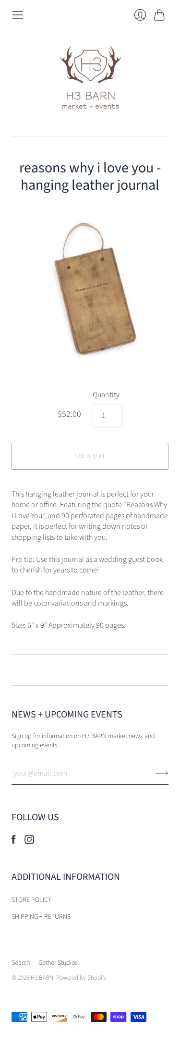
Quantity (106, 394)
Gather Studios (58, 963)
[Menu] (18, 15)
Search (21, 963)
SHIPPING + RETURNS (41, 917)
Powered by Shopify (81, 977)
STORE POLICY (31, 900)
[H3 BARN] (90, 78)
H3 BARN (42, 977)
